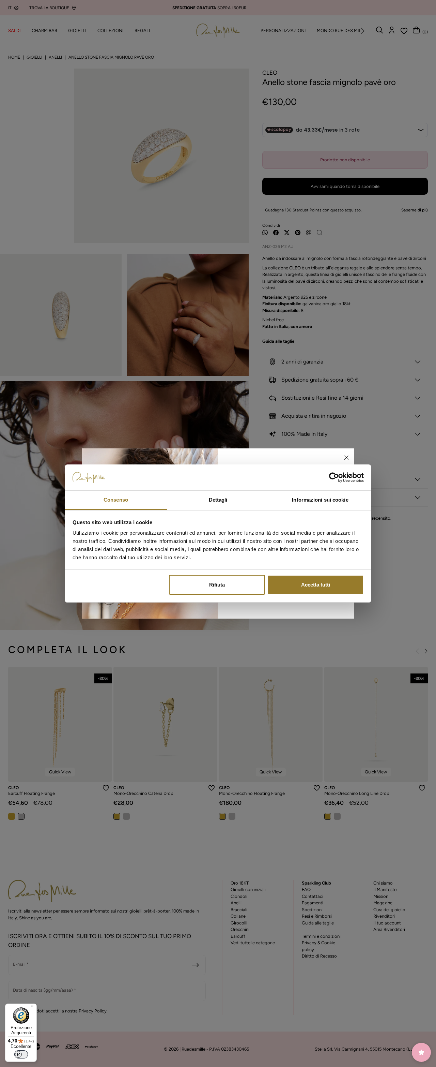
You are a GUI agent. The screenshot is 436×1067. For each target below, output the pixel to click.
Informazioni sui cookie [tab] (320, 500)
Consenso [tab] (116, 500)
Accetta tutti (315, 585)
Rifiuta (217, 585)
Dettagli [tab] (218, 500)
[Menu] (33, 1008)
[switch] (21, 1054)
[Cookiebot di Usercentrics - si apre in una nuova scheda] (334, 477)
